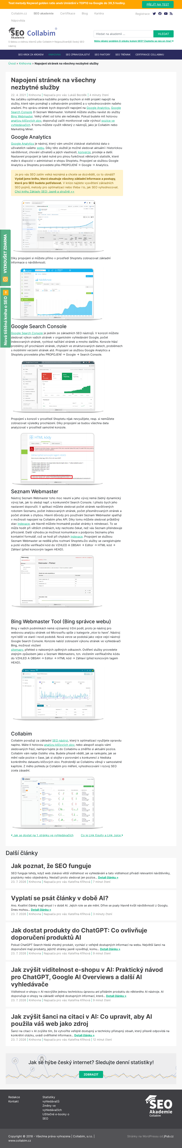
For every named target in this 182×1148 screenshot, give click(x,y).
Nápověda (18, 20)
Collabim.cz (19, 13)
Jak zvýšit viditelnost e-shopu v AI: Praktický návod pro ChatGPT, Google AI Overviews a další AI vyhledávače (87, 977)
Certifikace (67, 13)
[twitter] (154, 13)
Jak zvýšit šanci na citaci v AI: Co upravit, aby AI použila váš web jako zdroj (81, 1020)
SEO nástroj (60, 740)
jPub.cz (169, 1136)
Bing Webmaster (22, 116)
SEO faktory (102, 54)
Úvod (12, 63)
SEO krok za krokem (31, 54)
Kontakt (13, 1101)
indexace (24, 523)
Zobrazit (91, 1074)
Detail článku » (108, 877)
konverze (84, 152)
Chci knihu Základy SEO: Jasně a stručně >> (44, 191)
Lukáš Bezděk (77, 95)
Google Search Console (27, 333)
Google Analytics (98, 108)
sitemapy (17, 649)
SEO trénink (122, 54)
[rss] (171, 13)
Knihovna (55, 54)
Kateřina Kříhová (79, 881)
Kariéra (99, 13)
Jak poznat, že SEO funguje (51, 865)
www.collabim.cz (19, 1140)
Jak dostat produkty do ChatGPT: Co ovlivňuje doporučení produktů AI (79, 934)
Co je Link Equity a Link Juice (101, 835)
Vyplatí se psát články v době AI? (59, 898)
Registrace (142, 13)
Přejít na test (158, 4)
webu (40, 148)
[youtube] (165, 13)
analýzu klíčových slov (26, 120)
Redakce (14, 1097)
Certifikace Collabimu (149, 54)
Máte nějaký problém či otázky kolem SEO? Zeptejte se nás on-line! (133, 41)
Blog (85, 13)
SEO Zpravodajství (78, 54)
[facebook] (159, 13)
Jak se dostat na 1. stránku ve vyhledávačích (42, 835)
